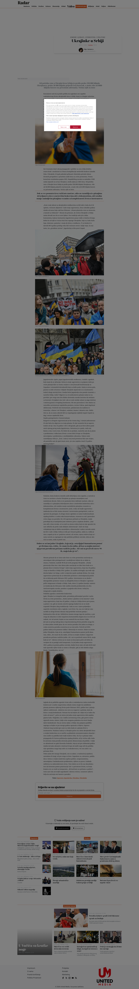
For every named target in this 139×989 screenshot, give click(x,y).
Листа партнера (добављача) (52, 121)
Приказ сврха (64, 127)
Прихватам (75, 127)
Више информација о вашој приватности (80, 113)
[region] (70, 115)
